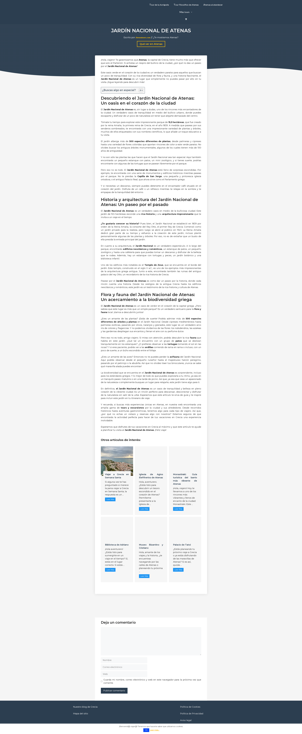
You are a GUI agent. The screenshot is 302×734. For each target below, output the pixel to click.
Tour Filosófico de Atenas (186, 4)
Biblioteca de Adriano (117, 544)
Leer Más (110, 499)
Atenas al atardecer (213, 4)
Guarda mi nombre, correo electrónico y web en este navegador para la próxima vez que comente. (152, 681)
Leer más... (154, 730)
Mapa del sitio (80, 713)
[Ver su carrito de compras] (186, 19)
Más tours (184, 12)
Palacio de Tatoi (182, 544)
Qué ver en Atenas (151, 44)
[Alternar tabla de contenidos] (139, 90)
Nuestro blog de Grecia (85, 707)
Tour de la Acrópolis (159, 4)
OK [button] (146, 730)
